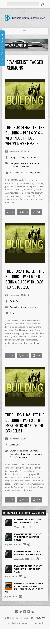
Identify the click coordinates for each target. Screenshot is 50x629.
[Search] (42, 4)
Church (13, 450)
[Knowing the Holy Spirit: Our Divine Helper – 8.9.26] (8, 556)
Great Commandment (31, 454)
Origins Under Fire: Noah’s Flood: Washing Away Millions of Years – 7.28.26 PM (24, 587)
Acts (12, 172)
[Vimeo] (24, 611)
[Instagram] (29, 611)
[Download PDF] (29, 527)
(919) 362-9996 (40, 618)
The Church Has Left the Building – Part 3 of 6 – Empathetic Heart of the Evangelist (24, 423)
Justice (30, 163)
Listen (25, 212)
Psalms (29, 172)
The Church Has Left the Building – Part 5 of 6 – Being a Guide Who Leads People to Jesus (24, 279)
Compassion (22, 450)
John (17, 172)
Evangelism (15, 163)
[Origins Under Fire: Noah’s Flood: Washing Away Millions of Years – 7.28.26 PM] (8, 588)
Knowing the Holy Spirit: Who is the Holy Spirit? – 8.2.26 (28, 569)
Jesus (30, 307)
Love (35, 307)
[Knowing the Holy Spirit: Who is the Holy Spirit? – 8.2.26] (8, 571)
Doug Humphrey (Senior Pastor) (24, 157)
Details (10, 212)
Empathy (34, 450)
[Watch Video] (24, 527)
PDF (38, 212)
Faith (23, 163)
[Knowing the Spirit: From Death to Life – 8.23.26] (8, 524)
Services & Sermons (14, 45)
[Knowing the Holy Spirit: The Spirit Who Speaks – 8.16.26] (8, 539)
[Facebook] (16, 611)
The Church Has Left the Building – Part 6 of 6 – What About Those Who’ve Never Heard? (24, 135)
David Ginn (15, 301)
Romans (37, 172)
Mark (22, 172)
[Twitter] (20, 611)
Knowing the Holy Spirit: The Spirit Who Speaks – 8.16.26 (28, 537)
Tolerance (24, 166)
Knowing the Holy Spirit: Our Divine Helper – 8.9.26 (28, 553)
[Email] (33, 611)
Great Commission (18, 457)
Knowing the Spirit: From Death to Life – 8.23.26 (28, 521)
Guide (23, 307)
